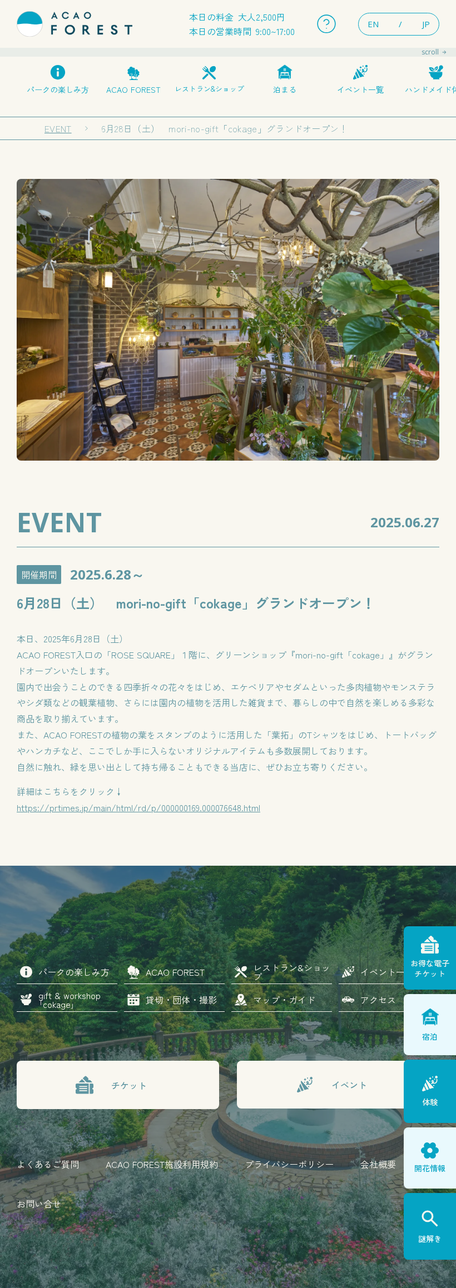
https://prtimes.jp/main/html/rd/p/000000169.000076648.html (138, 807)
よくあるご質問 (48, 1164)
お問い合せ (39, 1203)
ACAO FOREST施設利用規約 (162, 1164)
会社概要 (378, 1164)
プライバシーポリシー (289, 1164)
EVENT (58, 128)
